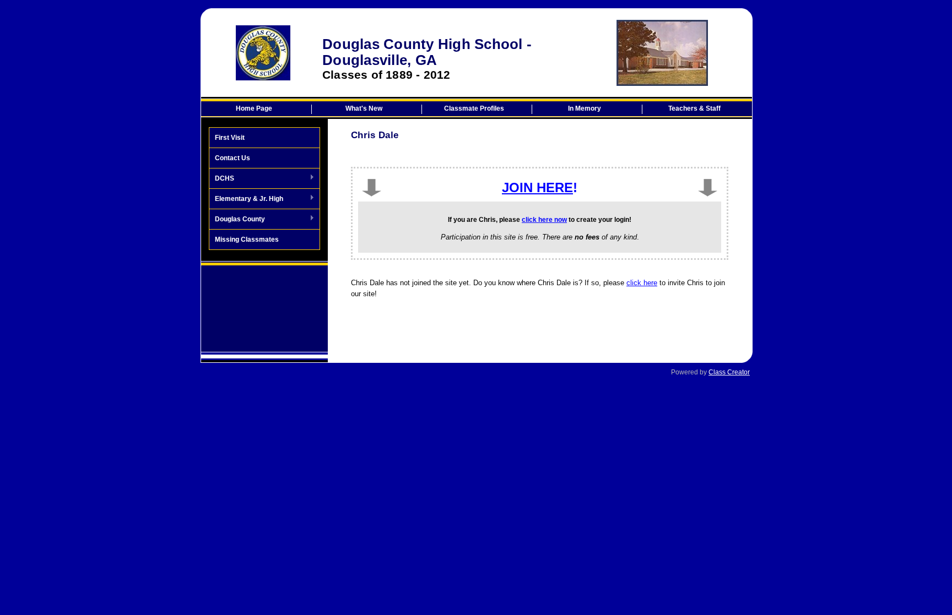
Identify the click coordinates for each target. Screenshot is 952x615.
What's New (363, 108)
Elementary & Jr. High (246, 199)
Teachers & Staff (694, 108)
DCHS (221, 179)
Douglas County (237, 219)
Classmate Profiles (474, 108)
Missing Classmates (247, 239)
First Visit (230, 137)
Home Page (254, 108)
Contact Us (232, 158)
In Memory (584, 108)
